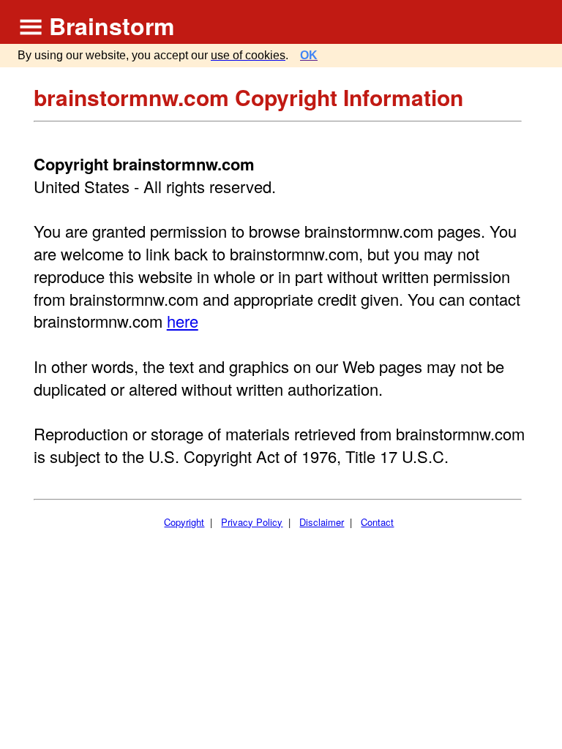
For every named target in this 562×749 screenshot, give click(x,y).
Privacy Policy (251, 522)
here (182, 320)
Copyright (184, 522)
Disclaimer (321, 522)
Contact (377, 522)
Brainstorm (111, 25)
